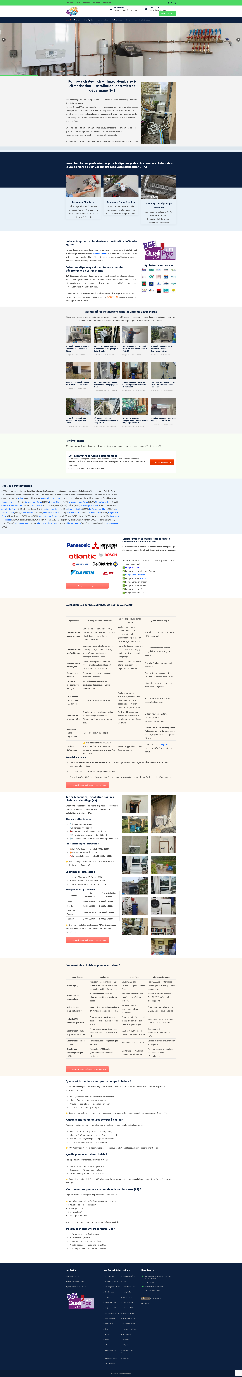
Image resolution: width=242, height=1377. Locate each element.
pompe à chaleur (100, 253)
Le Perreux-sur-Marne (98, 509)
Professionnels (117, 20)
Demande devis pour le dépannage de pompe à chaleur (88, 586)
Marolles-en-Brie (74, 512)
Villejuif (125, 1345)
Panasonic (45, 498)
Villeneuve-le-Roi (22, 523)
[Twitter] (172, 3)
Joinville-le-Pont (8, 509)
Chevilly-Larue (36, 505)
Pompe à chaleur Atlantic (135, 574)
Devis (135, 20)
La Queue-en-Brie (51, 509)
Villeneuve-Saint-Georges (47, 523)
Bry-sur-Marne (55, 502)
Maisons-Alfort (94, 512)
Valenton (126, 1340)
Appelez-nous (166, 13)
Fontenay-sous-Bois (89, 505)
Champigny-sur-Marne (78, 502)
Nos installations (144, 20)
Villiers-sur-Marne (73, 523)
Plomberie (76, 20)
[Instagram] (175, 3)
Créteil (107, 1297)
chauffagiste (161, 744)
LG (58, 498)
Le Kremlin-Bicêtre (74, 509)
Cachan (125, 1281)
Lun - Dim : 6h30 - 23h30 (152, 1290)
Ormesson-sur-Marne (48, 516)
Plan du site (145, 1304)
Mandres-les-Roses (51, 512)
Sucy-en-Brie (127, 1334)
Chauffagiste (88, 20)
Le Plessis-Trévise (128, 1313)
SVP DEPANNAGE (155, 1298)
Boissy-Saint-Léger (9, 502)
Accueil (68, 20)
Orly (106, 1329)
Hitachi (54, 498)
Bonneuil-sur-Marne (33, 502)
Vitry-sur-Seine (112, 523)
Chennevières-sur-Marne (11, 505)
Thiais (107, 1340)
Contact (128, 20)
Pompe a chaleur (102, 20)
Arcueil (107, 1334)
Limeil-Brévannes (28, 512)
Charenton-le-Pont (103, 502)
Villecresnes (109, 1345)
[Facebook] (168, 3)
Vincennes (126, 1358)
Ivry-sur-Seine (127, 1297)
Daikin (20, 498)
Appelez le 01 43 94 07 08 (163, 462)
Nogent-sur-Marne (129, 1324)
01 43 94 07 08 (149, 1282)
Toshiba (143, 578)
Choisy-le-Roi (127, 1292)
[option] (83, 199)
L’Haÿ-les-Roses (128, 1302)
